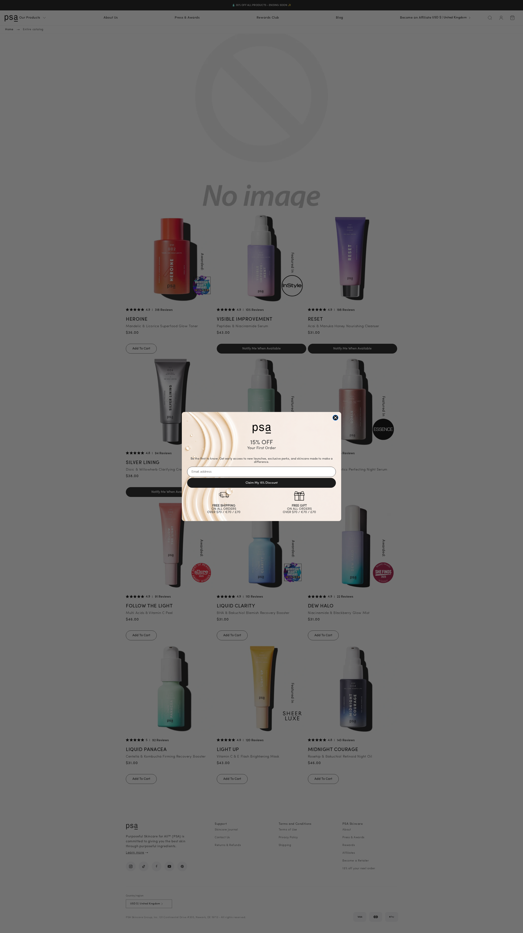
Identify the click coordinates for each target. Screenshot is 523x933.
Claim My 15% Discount (262, 482)
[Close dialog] (335, 417)
